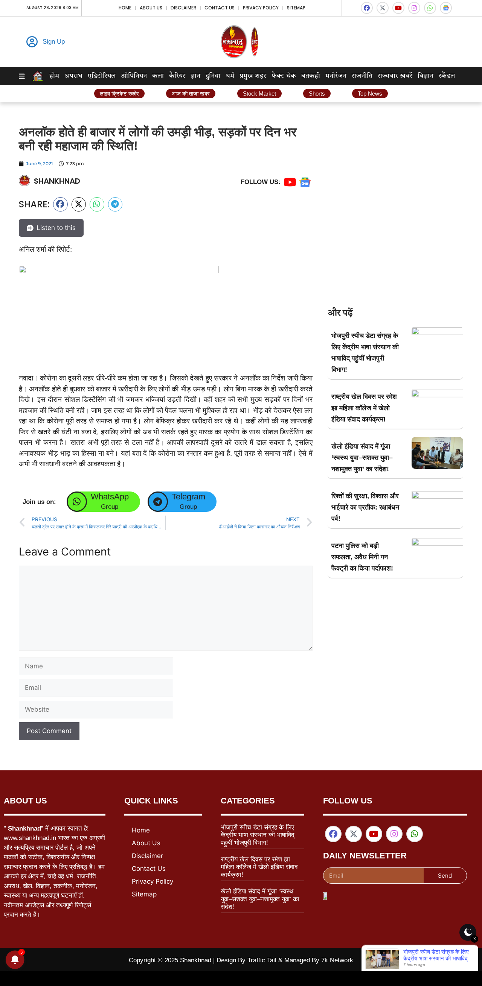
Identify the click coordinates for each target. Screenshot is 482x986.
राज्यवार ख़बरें (395, 76)
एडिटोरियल (102, 76)
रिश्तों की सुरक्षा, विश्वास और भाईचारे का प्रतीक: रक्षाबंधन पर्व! (365, 507)
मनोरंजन (335, 76)
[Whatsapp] (430, 8)
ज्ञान (195, 76)
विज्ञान (425, 76)
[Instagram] (414, 8)
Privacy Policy (261, 8)
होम (54, 76)
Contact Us (219, 8)
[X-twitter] (383, 8)
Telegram (188, 496)
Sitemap (296, 8)
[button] (60, 204)
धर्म (230, 76)
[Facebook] (367, 8)
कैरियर (177, 76)
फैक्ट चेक (284, 76)
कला (158, 76)
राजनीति (362, 76)
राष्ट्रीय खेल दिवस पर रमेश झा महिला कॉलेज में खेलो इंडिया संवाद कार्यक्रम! (364, 408)
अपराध (73, 76)
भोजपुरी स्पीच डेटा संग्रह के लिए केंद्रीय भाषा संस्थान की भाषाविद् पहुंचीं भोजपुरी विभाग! (257, 835)
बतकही (310, 76)
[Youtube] (398, 8)
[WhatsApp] (77, 501)
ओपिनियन (134, 76)
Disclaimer (183, 8)
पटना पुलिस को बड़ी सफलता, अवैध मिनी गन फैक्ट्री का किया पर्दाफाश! (362, 557)
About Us (151, 8)
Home (125, 8)
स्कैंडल (447, 76)
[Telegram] (158, 501)
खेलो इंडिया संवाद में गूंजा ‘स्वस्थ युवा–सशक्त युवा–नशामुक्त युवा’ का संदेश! (362, 458)
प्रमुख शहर (252, 76)
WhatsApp (110, 496)
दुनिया (213, 76)
